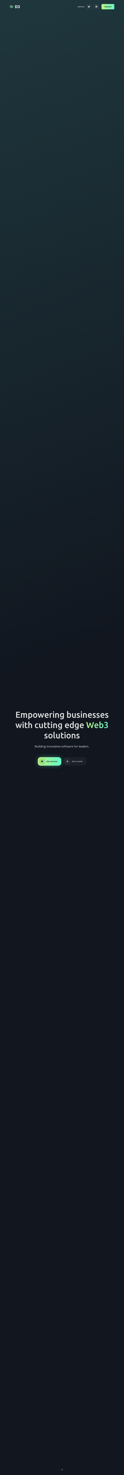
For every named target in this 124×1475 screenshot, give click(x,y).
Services (81, 6)
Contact (107, 6)
